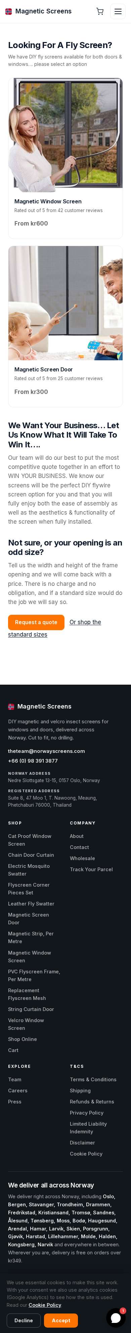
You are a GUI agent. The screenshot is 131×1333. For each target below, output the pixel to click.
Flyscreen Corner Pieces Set (29, 888)
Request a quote (36, 622)
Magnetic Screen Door (28, 918)
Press (14, 1101)
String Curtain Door (31, 1009)
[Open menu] (118, 11)
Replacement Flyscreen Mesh (27, 994)
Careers (18, 1090)
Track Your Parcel (91, 869)
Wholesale (82, 858)
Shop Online (22, 1039)
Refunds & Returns (92, 1101)
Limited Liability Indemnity (88, 1127)
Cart (13, 1050)
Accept (61, 1320)
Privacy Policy (86, 1113)
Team (14, 1079)
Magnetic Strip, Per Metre (31, 937)
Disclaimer (82, 1142)
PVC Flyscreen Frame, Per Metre (34, 975)
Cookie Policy (86, 1154)
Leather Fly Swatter (31, 903)
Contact (79, 847)
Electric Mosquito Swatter (29, 870)
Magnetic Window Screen (29, 956)
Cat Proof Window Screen (29, 840)
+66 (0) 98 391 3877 (33, 761)
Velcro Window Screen (26, 1024)
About (77, 836)
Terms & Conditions (93, 1079)
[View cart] (99, 11)
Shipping (80, 1090)
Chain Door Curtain (31, 855)
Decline (23, 1320)
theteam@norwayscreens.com (46, 751)
